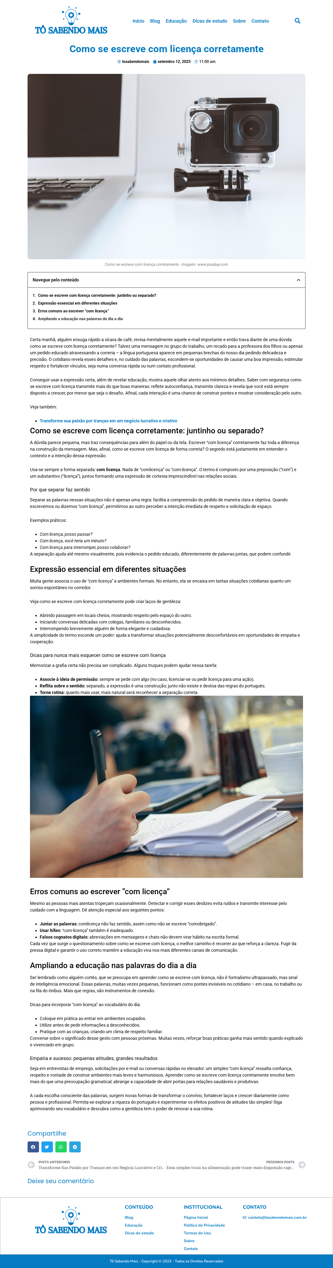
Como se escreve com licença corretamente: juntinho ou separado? (97, 295)
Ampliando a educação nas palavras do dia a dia (80, 319)
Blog (155, 21)
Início (138, 21)
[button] (297, 21)
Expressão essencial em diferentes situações (77, 303)
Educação (176, 21)
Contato (260, 21)
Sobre (239, 21)
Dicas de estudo (210, 21)
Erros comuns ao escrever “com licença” (73, 311)
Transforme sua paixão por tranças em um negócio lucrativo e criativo (108, 420)
